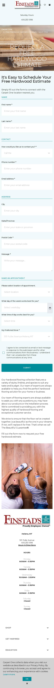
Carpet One (7, 29)
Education (11, 650)
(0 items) (49, 5)
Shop (8, 628)
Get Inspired (12, 639)
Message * (6, 254)
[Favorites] (44, 5)
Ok (27, 679)
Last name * (7, 121)
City (3, 204)
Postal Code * (7, 237)
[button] (40, 5)
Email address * (8, 179)
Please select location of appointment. (18, 286)
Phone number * (9, 162)
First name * (7, 105)
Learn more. (9, 674)
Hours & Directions (27, 545)
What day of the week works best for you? (20, 301)
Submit (27, 368)
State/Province (8, 221)
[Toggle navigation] (3, 5)
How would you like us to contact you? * (19, 147)
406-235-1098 (27, 20)
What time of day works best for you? (18, 315)
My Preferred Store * (10, 330)
